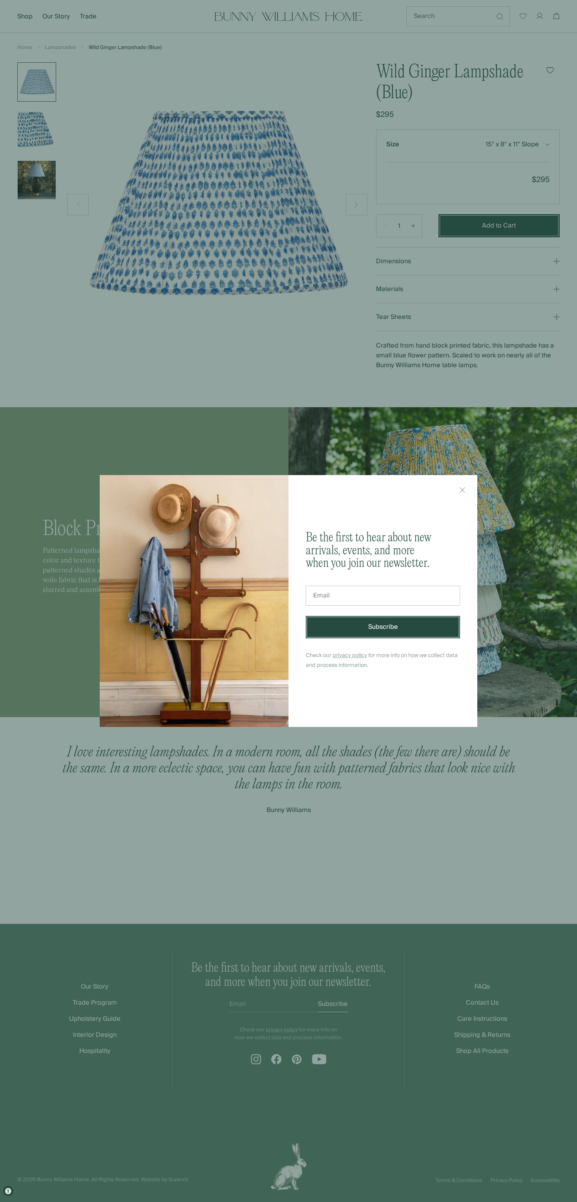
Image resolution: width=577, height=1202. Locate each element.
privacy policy (349, 655)
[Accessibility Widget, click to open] (8, 1191)
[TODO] (462, 490)
